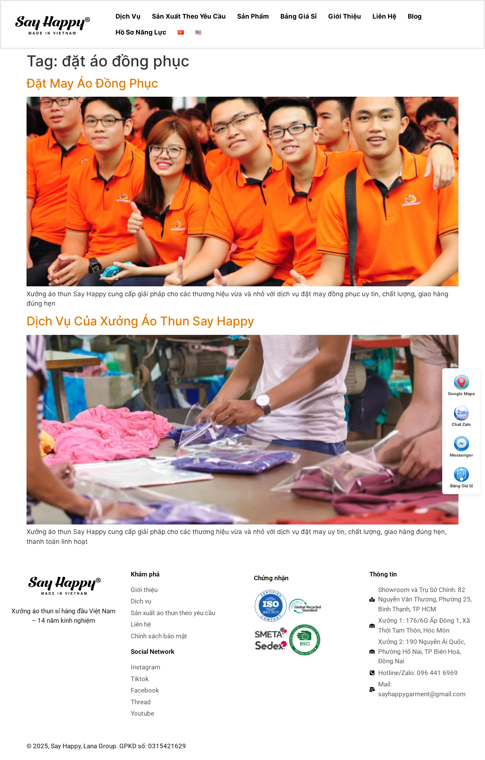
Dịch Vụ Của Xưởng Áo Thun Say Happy (140, 321)
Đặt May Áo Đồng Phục (92, 83)
